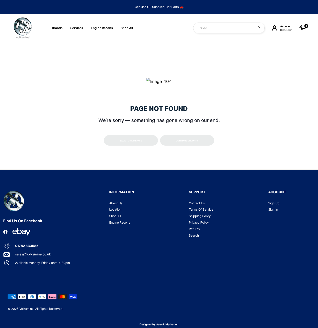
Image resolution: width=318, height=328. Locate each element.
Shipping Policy (200, 216)
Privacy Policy (199, 222)
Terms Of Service (201, 209)
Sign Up (273, 203)
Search (194, 235)
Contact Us (197, 203)
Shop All (115, 216)
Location (115, 209)
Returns (194, 229)
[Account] (274, 28)
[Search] (259, 28)
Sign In (273, 209)
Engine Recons (102, 28)
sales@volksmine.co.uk (33, 254)
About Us (115, 203)
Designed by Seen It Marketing (159, 324)
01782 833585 (27, 246)
